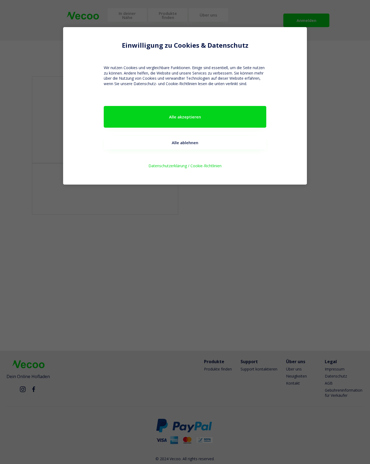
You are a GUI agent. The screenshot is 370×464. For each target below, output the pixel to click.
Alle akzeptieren (185, 117)
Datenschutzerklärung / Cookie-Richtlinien (185, 165)
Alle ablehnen (185, 142)
